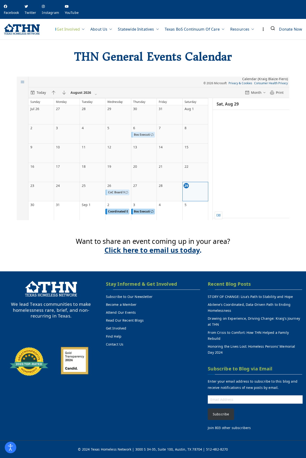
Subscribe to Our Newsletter (129, 296)
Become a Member (121, 304)
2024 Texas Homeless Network (107, 449)
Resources (239, 29)
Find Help (113, 336)
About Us (98, 29)
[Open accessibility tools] (10, 447)
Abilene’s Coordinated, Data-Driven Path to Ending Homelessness (249, 307)
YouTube (72, 12)
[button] (82, 29)
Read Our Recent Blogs (125, 320)
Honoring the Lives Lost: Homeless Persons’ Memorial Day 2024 (251, 349)
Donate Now (290, 29)
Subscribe (221, 414)
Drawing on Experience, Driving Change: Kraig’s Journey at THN (254, 321)
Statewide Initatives (136, 29)
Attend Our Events (121, 312)
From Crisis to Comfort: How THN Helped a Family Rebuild (248, 335)
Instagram (50, 12)
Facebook (11, 12)
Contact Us (115, 344)
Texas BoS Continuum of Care (192, 29)
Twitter (30, 12)
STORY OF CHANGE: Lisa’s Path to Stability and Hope (250, 296)
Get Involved (68, 29)
